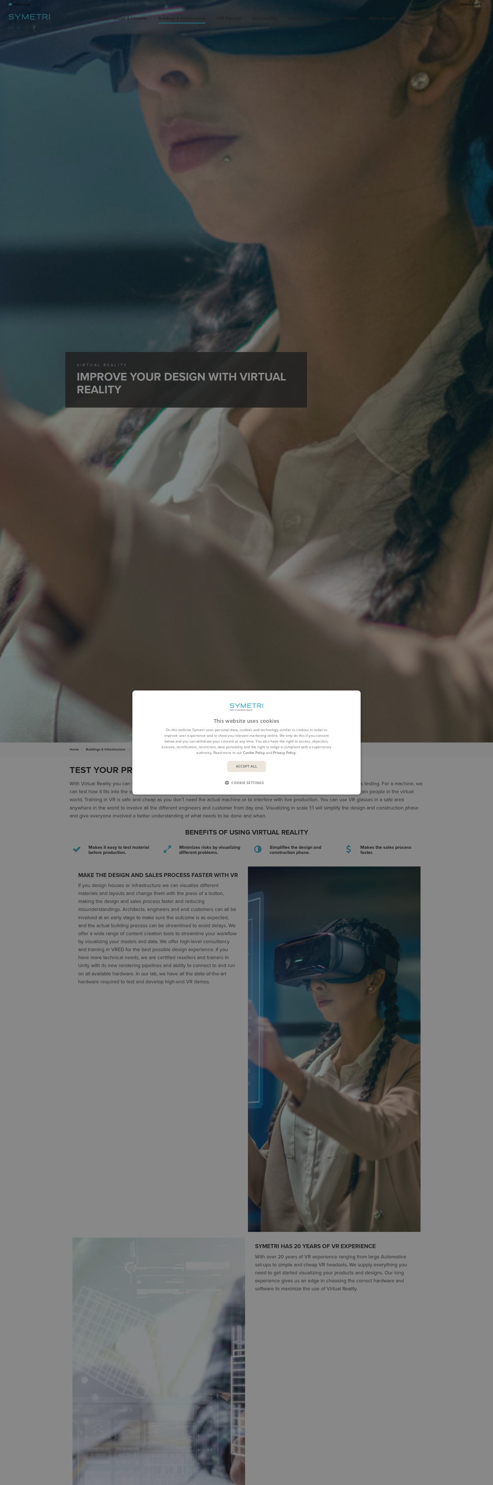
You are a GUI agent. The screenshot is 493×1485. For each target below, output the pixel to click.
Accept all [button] (246, 766)
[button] (246, 782)
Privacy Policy (284, 752)
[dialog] (246, 743)
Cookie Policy (254, 752)
